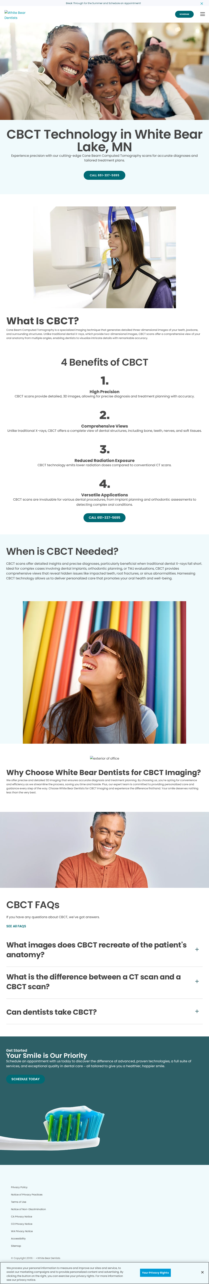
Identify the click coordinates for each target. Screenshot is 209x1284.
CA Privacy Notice (21, 1216)
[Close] (202, 1272)
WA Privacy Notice (22, 1231)
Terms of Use (18, 1202)
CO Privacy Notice (21, 1224)
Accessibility (18, 1238)
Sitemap (16, 1246)
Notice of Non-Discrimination (28, 1209)
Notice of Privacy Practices (26, 1194)
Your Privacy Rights (155, 1273)
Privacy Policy (19, 1187)
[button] (202, 14)
